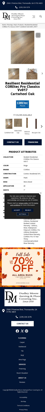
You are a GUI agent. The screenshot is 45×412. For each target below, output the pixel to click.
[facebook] (17, 331)
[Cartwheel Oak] (8, 123)
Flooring (9, 25)
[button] (22, 323)
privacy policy (23, 203)
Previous (3, 73)
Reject (28, 210)
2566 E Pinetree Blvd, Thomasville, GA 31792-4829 (24, 3)
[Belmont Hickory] (27, 122)
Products (21, 25)
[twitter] (22, 331)
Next (42, 73)
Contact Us (13, 142)
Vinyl (15, 25)
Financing (33, 142)
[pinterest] (26, 331)
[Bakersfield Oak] (17, 122)
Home (4, 25)
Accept (17, 210)
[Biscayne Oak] (36, 123)
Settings (22, 214)
